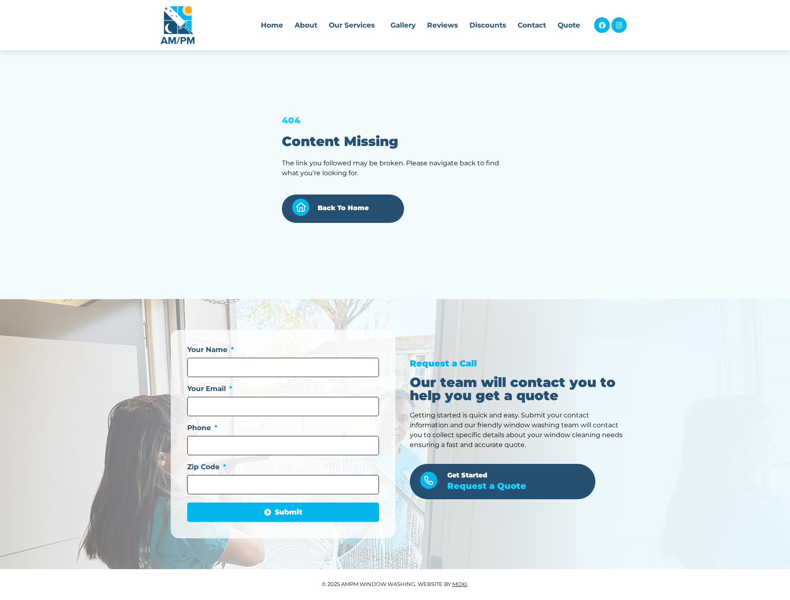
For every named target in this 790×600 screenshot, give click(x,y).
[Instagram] (619, 24)
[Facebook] (601, 24)
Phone (200, 428)
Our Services (352, 25)
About (306, 25)
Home (272, 25)
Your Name (208, 350)
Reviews (442, 25)
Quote (569, 25)
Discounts (487, 25)
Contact (532, 25)
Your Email (207, 389)
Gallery (403, 25)
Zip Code (204, 467)
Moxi (459, 584)
